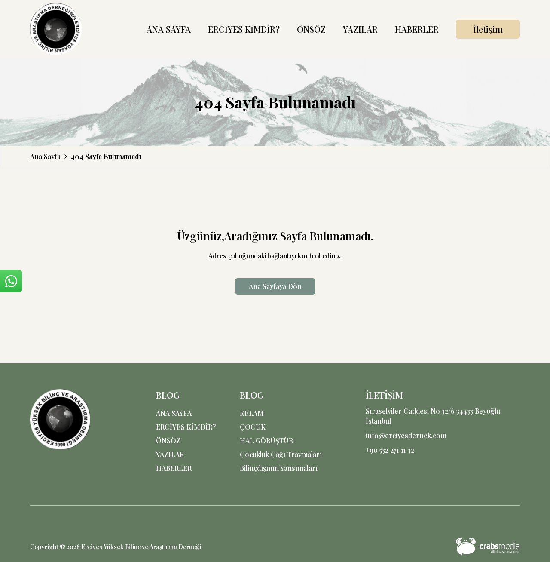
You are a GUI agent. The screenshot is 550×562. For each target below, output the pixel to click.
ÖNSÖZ (311, 29)
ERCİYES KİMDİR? (244, 29)
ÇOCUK (253, 426)
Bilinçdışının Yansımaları (279, 468)
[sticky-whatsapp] (11, 281)
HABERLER (417, 29)
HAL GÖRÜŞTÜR (266, 440)
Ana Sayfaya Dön (275, 286)
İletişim (488, 29)
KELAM (252, 413)
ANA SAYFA (169, 29)
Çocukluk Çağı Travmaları (281, 454)
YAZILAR (360, 29)
